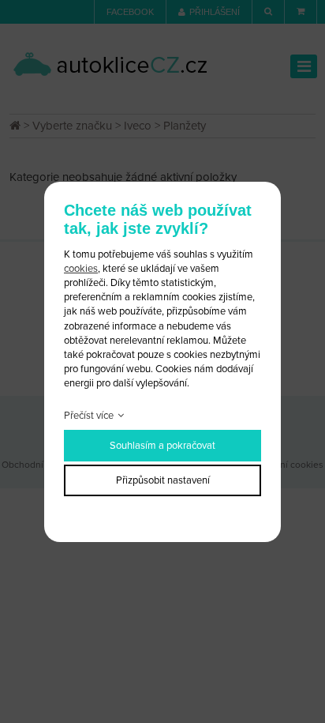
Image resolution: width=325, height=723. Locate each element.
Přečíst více (89, 415)
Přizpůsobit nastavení (163, 480)
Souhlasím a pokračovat (162, 445)
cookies (81, 268)
